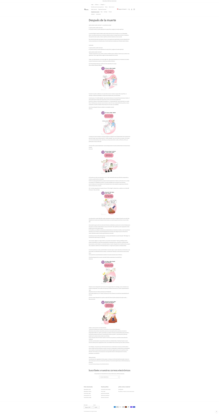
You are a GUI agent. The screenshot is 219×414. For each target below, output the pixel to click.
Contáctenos (120, 389)
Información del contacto (106, 389)
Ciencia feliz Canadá (87, 397)
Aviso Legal (103, 391)
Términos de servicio (105, 397)
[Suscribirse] (118, 377)
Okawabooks (88, 411)
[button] (97, 4)
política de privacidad (105, 393)
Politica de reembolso (105, 395)
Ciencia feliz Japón (87, 393)
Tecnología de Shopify (93, 411)
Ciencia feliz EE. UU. (87, 395)
